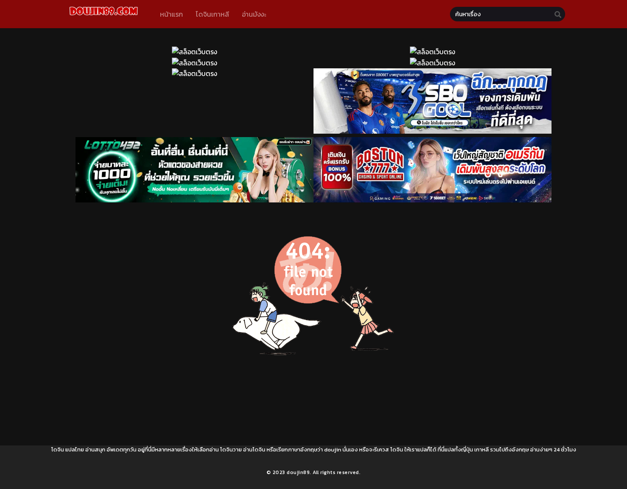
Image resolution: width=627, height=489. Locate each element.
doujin (332, 449)
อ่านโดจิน (254, 449)
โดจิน (57, 449)
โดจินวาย (231, 449)
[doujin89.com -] (103, 17)
